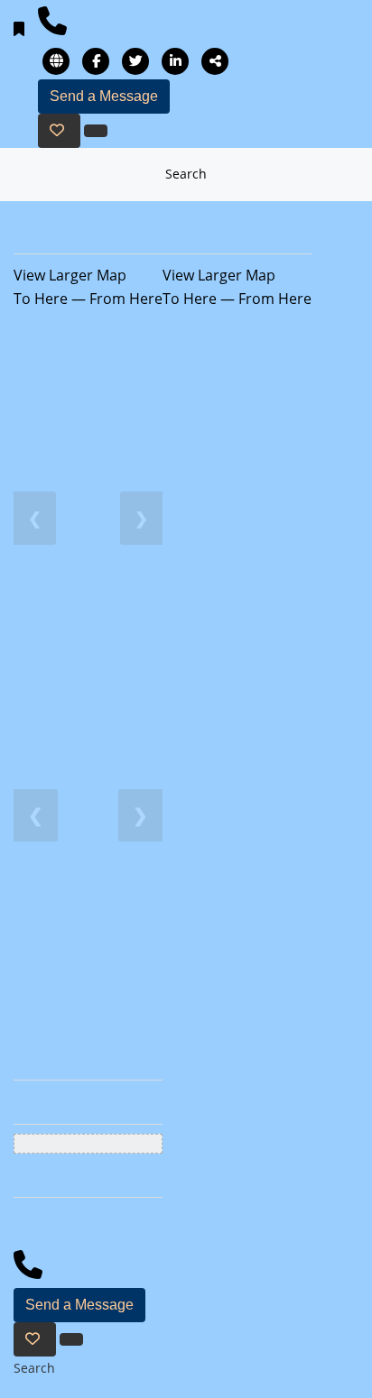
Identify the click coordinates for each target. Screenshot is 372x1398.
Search (186, 173)
